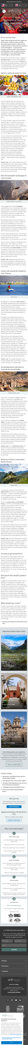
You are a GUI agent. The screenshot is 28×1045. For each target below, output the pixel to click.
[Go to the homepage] (14, 11)
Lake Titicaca (20, 301)
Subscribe (14, 949)
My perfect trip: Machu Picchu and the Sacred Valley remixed (13, 777)
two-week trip (5, 59)
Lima (4, 106)
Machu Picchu (5, 492)
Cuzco (17, 397)
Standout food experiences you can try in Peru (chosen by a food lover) (14, 784)
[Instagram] (12, 1000)
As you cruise (21, 326)
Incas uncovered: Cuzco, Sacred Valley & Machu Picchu (10, 660)
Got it (11, 1042)
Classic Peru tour (8, 700)
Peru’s (22, 61)
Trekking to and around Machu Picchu (14, 787)
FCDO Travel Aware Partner (14, 905)
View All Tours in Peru (14, 764)
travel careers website (14, 992)
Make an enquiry (14, 806)
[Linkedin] (20, 1000)
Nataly (14, 37)
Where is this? (22, 30)
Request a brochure (14, 820)
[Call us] (4, 11)
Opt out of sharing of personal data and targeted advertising (11, 1038)
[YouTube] (16, 1000)
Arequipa (19, 206)
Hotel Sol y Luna (17, 446)
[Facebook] (7, 1000)
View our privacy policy (16, 1034)
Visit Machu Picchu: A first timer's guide (14, 780)
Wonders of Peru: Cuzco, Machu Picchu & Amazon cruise (11, 737)
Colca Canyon (16, 247)
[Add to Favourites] (2, 30)
